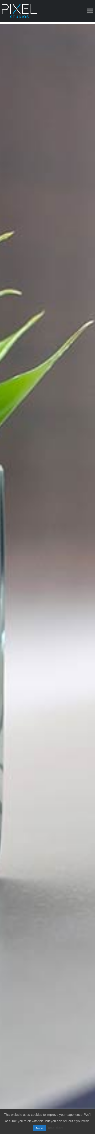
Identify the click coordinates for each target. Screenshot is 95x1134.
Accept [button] (39, 1128)
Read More (55, 1128)
